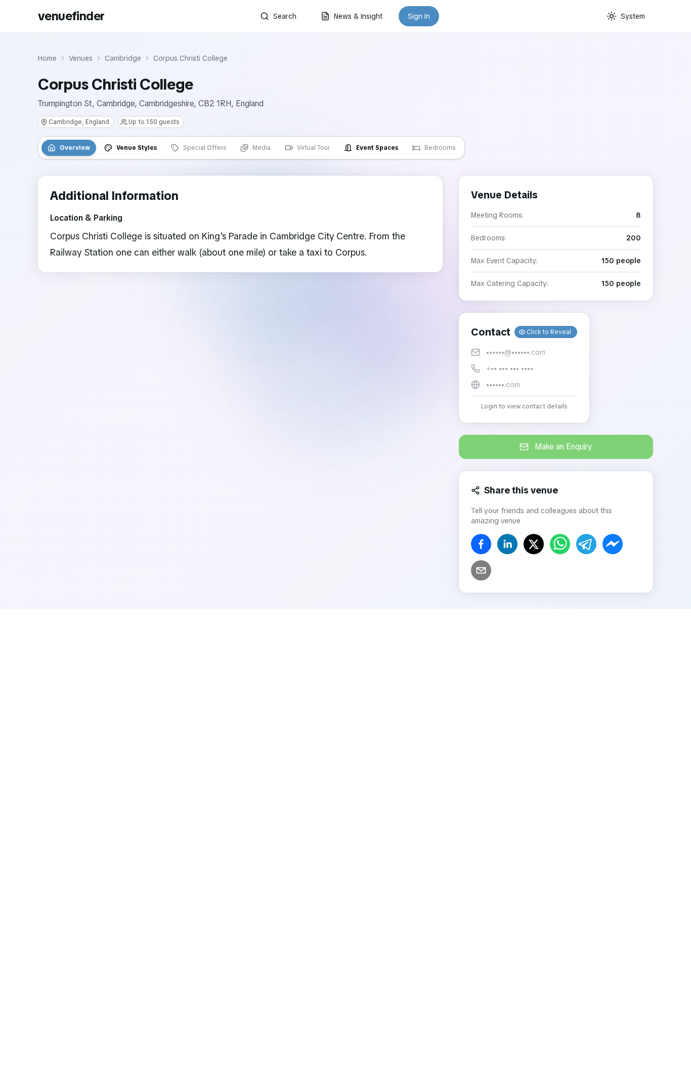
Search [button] (284, 16)
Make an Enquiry (563, 446)
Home (47, 58)
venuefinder (71, 16)
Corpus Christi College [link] (190, 58)
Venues (81, 58)
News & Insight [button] (358, 16)
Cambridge (123, 58)
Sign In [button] (419, 16)
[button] (524, 368)
